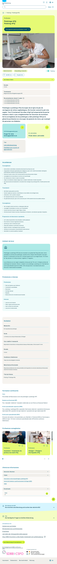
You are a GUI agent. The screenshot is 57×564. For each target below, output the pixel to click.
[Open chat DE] (53, 499)
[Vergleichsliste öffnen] (46, 2)
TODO (5, 483)
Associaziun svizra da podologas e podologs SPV (16, 478)
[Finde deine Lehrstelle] (38, 131)
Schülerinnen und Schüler (9, 526)
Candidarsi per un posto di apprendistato (11, 148)
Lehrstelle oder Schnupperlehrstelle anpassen (14, 534)
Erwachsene (5, 531)
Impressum (5, 560)
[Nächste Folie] (48, 459)
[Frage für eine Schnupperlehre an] (14, 131)
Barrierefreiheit (23, 560)
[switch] (50, 71)
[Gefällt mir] (19, 445)
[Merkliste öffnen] (43, 2)
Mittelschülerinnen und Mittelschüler (12, 528)
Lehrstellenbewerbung (10, 145)
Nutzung (32, 560)
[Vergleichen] (22, 445)
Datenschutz (13, 560)
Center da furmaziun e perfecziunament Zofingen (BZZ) (18, 481)
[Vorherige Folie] (45, 459)
